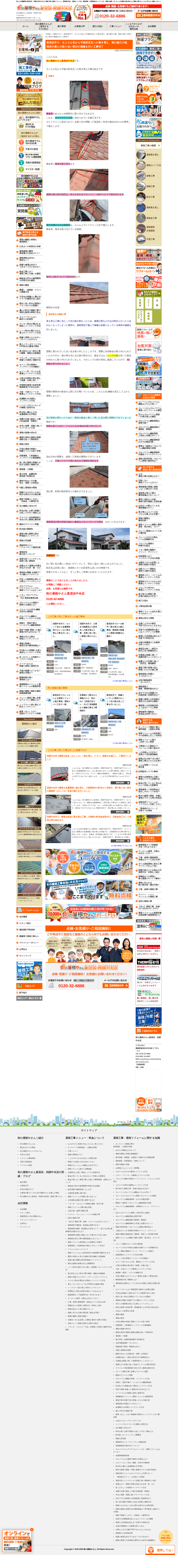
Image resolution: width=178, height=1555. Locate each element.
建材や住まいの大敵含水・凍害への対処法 (29, 482)
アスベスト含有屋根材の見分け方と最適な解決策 (30, 518)
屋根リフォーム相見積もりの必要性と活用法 (85, 1242)
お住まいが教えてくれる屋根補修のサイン (149, 507)
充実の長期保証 (26, 1162)
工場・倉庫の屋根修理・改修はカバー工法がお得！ (150, 858)
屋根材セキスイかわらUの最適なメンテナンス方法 (149, 582)
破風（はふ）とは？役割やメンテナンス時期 (30, 712)
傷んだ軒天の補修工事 (124, 1411)
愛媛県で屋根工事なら (29, 936)
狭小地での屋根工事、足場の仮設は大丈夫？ (133, 1188)
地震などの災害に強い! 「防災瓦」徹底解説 (148, 662)
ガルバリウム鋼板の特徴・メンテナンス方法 (133, 1379)
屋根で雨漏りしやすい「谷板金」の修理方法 (29, 500)
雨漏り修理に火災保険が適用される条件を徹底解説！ (136, 1540)
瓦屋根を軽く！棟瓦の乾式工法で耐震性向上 (133, 1357)
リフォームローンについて (78, 1249)
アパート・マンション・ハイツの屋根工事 (84, 1214)
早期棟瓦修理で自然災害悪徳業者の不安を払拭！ (30, 386)
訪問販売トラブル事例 (148, 771)
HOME (48, 34)
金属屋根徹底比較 (122, 1455)
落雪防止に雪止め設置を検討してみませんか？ (85, 1291)
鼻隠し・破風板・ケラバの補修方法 (30, 291)
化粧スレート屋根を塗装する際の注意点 (147, 570)
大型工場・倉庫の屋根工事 (78, 1211)
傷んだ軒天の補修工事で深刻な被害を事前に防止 (30, 311)
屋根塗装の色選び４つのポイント (146, 675)
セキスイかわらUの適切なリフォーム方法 (131, 1172)
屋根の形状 (24, 444)
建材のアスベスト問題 (29, 524)
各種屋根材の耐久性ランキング (127, 1446)
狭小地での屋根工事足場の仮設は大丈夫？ (148, 595)
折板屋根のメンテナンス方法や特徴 (129, 1255)
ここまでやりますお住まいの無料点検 (134, 26)
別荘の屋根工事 (145, 901)
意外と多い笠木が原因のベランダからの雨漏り (30, 304)
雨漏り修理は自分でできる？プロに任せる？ (30, 266)
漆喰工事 (151, 176)
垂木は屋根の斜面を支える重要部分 (81, 1263)
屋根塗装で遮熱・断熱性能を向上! (148, 687)
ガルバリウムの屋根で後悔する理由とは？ (29, 604)
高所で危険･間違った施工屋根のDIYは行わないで (30, 631)
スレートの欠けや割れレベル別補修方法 (148, 538)
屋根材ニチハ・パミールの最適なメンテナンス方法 (150, 576)
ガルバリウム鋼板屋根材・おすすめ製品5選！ (133, 1199)
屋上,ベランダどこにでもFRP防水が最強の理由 (30, 345)
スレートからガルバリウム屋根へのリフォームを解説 (150, 409)
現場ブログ (57, 34)
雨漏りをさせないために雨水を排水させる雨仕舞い (135, 1505)
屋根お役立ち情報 (146, 618)
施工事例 (62, 26)
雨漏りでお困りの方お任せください (81, 1162)
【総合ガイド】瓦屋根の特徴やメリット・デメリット (136, 1230)
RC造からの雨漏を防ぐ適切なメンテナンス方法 (134, 1386)
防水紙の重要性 (26, 529)
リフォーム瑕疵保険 (27, 1158)
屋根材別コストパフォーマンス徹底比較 (30, 546)
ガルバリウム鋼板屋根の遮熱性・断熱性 (149, 428)
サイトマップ (25, 956)
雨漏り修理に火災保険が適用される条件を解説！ (149, 700)
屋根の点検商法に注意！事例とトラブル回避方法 (149, 778)
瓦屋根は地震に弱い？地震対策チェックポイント (150, 656)
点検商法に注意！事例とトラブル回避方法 (84, 1172)
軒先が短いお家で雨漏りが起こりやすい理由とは (30, 512)
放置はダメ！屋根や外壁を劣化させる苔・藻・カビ (135, 1484)
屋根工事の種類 (148, 145)
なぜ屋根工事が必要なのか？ (149, 475)
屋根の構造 (24, 285)
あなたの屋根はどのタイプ (126, 1150)
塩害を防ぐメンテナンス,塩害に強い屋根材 (30, 560)
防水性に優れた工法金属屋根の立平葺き (28, 413)
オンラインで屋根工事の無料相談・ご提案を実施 (149, 728)
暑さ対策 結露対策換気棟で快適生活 (28, 475)
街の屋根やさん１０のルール (31, 1151)
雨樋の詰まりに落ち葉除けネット (80, 1309)
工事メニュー (116, 26)
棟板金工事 (152, 218)
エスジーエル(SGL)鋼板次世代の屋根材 (29, 610)
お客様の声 (79, 26)
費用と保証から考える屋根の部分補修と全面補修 (86, 1256)
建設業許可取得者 (27, 930)
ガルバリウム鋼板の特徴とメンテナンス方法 (30, 617)
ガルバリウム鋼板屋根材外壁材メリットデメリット (150, 453)
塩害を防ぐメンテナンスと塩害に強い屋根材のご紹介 (136, 1480)
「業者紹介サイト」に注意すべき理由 (148, 809)
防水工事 (151, 197)
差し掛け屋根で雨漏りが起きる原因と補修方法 (133, 1502)
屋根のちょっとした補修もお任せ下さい (83, 1165)
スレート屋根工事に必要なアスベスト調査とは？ (30, 699)
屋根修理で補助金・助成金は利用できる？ (148, 713)
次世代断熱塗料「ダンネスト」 (145, 681)
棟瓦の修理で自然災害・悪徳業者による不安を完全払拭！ (138, 1307)
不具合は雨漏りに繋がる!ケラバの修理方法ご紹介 (30, 298)
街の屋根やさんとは (27, 1144)
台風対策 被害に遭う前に (77, 1193)
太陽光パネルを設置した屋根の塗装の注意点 (149, 563)
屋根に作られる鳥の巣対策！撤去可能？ (149, 884)
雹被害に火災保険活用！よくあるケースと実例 (149, 706)
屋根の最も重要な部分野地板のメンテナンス (29, 535)
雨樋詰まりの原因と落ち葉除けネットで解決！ (150, 877)
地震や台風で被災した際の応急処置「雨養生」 (30, 420)
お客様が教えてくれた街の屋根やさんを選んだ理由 (39, 1193)
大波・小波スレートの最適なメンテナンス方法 (30, 393)
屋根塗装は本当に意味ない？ (27, 259)
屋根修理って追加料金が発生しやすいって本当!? (149, 790)
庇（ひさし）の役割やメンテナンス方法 (30, 658)
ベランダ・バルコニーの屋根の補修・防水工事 (85, 1204)
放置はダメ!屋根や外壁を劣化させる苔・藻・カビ (30, 567)
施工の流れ (98, 26)
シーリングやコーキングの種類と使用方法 (30, 406)
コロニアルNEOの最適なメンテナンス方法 (149, 589)
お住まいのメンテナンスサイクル (128, 1421)
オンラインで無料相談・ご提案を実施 (82, 1147)
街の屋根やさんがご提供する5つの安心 (43, 26)
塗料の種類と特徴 (148, 938)
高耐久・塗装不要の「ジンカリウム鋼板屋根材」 (134, 1382)
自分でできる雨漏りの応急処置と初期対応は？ (149, 694)
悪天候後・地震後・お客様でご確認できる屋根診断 (135, 1157)
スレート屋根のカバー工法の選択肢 (150, 532)
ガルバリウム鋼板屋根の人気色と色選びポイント (134, 1223)
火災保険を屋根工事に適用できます (81, 1200)
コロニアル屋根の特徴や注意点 (146, 544)
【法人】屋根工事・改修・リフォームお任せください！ (89, 1222)
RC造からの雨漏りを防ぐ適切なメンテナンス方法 (30, 651)
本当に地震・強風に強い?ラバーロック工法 (30, 427)
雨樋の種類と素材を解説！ (78, 1316)
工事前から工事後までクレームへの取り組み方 (149, 747)
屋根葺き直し (153, 207)
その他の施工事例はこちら (122, 681)
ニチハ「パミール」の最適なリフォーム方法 (133, 1175)
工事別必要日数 (145, 606)
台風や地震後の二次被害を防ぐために (149, 643)
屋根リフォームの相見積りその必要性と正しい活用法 (150, 734)
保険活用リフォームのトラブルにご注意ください (150, 803)
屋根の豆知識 (25, 540)
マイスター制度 (26, 1165)
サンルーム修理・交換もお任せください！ (149, 852)
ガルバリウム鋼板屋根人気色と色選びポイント (149, 434)
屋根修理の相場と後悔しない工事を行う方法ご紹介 (87, 1235)
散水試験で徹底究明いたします (80, 1189)
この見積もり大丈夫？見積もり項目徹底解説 (148, 753)
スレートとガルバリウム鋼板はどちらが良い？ (149, 403)
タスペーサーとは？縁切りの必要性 (28, 318)
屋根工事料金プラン (75, 1155)
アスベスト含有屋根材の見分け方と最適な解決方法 (135, 1368)
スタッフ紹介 (25, 923)
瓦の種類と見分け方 (28, 506)
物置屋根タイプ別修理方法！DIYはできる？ (148, 846)
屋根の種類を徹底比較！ (144, 519)
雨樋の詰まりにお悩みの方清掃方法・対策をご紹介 (150, 871)
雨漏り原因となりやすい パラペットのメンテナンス (87, 1277)
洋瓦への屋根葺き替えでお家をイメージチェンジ (30, 580)
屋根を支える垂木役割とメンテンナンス (29, 638)
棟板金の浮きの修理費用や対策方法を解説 (30, 279)
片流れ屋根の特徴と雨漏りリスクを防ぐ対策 (30, 450)
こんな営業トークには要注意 (148, 766)
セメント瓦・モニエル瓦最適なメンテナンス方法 (30, 372)
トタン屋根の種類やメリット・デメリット (148, 551)
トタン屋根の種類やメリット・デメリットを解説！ (135, 1251)
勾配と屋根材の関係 (28, 488)
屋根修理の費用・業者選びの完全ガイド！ (30, 252)
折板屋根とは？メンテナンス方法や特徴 (149, 557)
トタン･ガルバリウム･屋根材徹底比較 (29, 596)
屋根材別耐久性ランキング (27, 553)
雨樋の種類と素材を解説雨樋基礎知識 (30, 692)
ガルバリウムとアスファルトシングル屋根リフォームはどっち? (30, 588)
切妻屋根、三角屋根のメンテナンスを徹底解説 (30, 457)
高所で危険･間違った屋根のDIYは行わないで (133, 1389)
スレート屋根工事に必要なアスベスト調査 (132, 1371)
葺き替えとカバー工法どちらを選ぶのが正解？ (149, 513)
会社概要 (152, 26)
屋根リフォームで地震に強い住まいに (82, 1197)
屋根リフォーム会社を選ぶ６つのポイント (150, 612)
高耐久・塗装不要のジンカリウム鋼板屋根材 (30, 624)
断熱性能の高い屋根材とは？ (26, 678)
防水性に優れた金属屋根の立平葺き (129, 1466)
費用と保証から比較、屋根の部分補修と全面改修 (150, 500)
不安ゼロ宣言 (25, 1155)
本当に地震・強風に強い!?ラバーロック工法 (132, 1495)
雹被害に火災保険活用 (124, 1533)
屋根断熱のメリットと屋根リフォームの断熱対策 (30, 685)
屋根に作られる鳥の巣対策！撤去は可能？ (84, 1313)
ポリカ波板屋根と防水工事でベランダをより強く (150, 865)
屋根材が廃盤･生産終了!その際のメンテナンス (29, 573)
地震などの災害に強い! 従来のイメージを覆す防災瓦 (136, 1364)
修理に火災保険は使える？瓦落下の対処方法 (150, 637)
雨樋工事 (151, 186)
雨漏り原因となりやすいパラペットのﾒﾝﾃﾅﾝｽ (30, 338)
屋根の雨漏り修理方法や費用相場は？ (30, 644)
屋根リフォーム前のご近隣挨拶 (80, 1169)
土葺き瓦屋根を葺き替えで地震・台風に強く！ (30, 379)
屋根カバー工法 (154, 165)
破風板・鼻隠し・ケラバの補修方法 (129, 1272)
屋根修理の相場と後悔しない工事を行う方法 (148, 488)
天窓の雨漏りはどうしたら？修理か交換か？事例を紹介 (137, 1276)
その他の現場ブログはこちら (122, 846)
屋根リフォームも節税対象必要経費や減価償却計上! (150, 914)
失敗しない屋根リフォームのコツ (148, 481)
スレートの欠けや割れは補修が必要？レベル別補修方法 (137, 1247)
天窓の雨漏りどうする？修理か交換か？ (30, 672)
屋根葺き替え (153, 155)
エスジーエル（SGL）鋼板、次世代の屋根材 (133, 1463)
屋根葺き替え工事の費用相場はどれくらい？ (149, 494)
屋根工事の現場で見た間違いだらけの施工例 (148, 669)
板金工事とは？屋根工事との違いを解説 (30, 272)
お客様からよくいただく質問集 (127, 1168)
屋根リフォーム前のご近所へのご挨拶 (147, 741)
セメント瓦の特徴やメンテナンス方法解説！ (30, 366)
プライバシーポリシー (29, 943)
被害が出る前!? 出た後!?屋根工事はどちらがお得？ (150, 760)
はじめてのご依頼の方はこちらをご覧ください (85, 1144)
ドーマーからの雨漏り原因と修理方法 (29, 665)
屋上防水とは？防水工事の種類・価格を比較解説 (30, 352)
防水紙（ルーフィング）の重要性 (128, 1435)
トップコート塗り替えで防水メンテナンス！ (30, 706)
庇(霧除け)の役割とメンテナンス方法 (27, 400)
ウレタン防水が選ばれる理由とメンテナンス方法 (30, 325)
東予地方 (23, 993)
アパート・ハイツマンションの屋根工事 (148, 896)
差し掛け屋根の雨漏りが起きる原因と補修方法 (30, 463)
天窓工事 (151, 239)
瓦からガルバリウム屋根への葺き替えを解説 (149, 415)
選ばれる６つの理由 (27, 1147)
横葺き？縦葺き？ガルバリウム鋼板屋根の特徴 (150, 447)
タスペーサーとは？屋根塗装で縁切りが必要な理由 (135, 1289)
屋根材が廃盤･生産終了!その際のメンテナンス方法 (135, 1300)
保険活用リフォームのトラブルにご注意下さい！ (134, 1473)
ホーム (25, 26)
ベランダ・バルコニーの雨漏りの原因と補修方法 (30, 359)
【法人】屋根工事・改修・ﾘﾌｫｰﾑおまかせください (150, 907)
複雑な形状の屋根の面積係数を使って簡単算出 (30, 438)
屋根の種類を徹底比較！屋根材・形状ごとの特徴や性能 (137, 1234)
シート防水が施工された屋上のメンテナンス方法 (30, 332)
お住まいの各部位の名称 (30, 246)
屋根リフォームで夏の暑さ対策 (80, 1207)
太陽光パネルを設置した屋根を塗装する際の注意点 (87, 1320)
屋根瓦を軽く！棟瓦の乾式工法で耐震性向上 (148, 650)
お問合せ (23, 949)
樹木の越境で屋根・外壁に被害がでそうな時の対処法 (150, 797)
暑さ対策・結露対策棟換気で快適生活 (130, 1339)
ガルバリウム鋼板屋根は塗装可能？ (149, 422)
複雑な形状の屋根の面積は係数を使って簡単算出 (134, 1332)
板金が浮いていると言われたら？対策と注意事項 (150, 784)
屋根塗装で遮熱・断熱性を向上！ (128, 1347)
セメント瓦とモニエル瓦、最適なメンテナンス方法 (135, 1262)
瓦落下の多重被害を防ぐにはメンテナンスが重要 (149, 631)
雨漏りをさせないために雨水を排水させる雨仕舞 (30, 493)
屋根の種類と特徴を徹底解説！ (28, 241)
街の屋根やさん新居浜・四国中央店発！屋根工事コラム (41, 1196)
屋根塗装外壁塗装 (151, 229)
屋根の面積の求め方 (28, 433)
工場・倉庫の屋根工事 (148, 889)
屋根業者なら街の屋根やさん (31, 1216)
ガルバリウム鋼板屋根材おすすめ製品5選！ (149, 441)
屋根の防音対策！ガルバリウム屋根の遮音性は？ (150, 460)
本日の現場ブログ (27, 1189)
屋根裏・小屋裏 (26, 469)
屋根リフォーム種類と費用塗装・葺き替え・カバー (150, 526)
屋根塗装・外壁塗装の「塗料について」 (131, 1161)
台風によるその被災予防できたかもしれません (150, 624)
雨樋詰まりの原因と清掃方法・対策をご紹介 (85, 1305)
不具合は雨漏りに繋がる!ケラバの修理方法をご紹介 (135, 1293)
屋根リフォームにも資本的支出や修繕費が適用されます (89, 1253)
